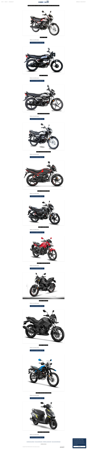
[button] (6, 1)
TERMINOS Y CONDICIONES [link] (47, 441)
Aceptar (79, 446)
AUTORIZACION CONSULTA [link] (30, 441)
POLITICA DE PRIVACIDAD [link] (38, 441)
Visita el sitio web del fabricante (37, 42)
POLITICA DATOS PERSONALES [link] (56, 441)
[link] (43, 1)
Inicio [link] (2, 1)
